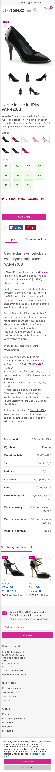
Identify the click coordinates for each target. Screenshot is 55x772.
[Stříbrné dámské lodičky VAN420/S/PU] (45, 143)
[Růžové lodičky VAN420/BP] (35, 143)
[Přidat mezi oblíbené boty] (4, 228)
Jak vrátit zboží (11, 692)
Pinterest (7, 726)
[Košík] (47, 10)
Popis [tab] (11, 239)
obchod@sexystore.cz (15, 674)
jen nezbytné (27, 767)
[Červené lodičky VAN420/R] (15, 143)
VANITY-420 (35, 364)
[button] (23, 558)
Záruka (6, 700)
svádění (8, 300)
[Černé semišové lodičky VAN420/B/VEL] (6, 154)
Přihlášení (36, 2)
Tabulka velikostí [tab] (36, 239)
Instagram (8, 730)
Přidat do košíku (23, 217)
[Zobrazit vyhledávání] (34, 10)
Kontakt (6, 714)
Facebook (7, 722)
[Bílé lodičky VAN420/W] (25, 143)
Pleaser (8, 367)
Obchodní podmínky (13, 718)
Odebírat (27, 635)
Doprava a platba (11, 688)
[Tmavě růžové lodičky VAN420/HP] (25, 154)
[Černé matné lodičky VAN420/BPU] (15, 154)
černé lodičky (38, 410)
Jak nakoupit (9, 696)
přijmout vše (27, 761)
